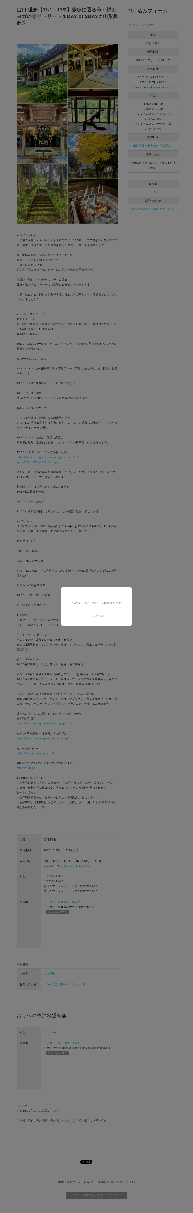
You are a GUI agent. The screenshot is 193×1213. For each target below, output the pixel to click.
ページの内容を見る (96, 616)
